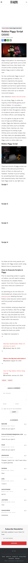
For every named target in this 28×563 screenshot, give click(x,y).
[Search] (26, 2)
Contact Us (15, 556)
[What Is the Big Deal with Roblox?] (7, 353)
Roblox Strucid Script (18, 96)
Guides (7, 28)
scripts (10, 380)
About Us (8, 556)
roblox (4, 380)
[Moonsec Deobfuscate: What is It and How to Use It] (7, 339)
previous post (5, 296)
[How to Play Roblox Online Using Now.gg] (7, 366)
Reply (25, 424)
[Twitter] (15, 551)
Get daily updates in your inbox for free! (12, 533)
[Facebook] (12, 551)
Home (3, 28)
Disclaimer (11, 558)
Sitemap (17, 558)
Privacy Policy (22, 556)
